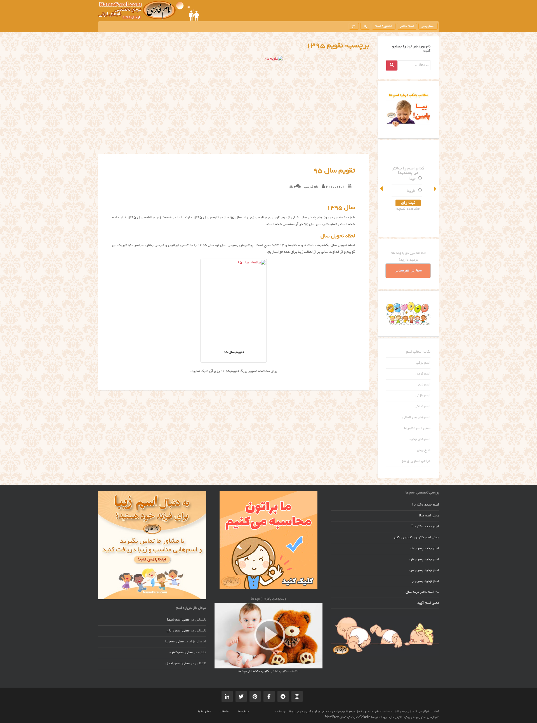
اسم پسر (428, 26)
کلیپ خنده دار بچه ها (253, 671)
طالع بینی (423, 450)
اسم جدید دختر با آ (425, 527)
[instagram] (354, 26)
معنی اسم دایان (178, 631)
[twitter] (241, 696)
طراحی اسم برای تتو (416, 461)
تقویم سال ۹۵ (334, 171)
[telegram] (283, 696)
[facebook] (269, 696)
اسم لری (424, 385)
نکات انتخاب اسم (418, 352)
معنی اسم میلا (429, 516)
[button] (381, 188)
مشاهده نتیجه (408, 209)
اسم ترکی (423, 363)
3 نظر (292, 187)
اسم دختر (407, 26)
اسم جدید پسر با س (424, 570)
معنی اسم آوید (428, 603)
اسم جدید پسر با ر (425, 581)
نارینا (411, 191)
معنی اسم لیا (174, 642)
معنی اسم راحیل (178, 664)
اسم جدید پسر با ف (425, 549)
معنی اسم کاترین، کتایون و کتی (416, 538)
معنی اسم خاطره (181, 653)
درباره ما (243, 711)
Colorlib (364, 717)
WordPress (332, 717)
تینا (413, 179)
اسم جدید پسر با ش (424, 559)
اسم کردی (423, 374)
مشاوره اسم (383, 26)
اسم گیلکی (422, 407)
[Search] (391, 65)
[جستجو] (365, 26)
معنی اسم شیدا (178, 620)
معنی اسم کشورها (417, 428)
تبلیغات (224, 711)
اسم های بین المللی (416, 418)
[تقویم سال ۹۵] (233, 105)
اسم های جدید (419, 439)
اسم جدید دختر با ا (425, 505)
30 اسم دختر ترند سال (422, 592)
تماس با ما (204, 711)
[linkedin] (227, 696)
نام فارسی (311, 187)
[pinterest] (255, 696)
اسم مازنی (423, 396)
